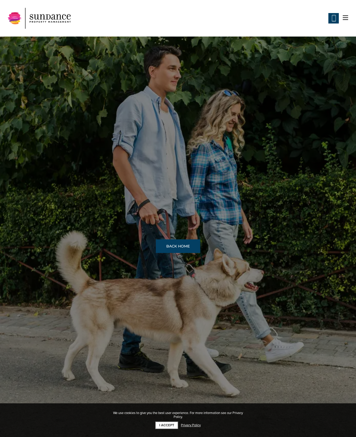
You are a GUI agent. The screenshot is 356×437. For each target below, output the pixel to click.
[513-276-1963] (333, 18)
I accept (166, 425)
